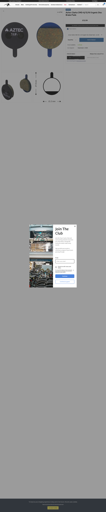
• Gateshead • (71, 4)
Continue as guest (65, 281)
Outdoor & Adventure (56, 4)
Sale (65, 4)
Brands (17, 4)
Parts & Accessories (44, 4)
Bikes (22, 4)
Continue (64, 276)
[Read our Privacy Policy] (73, 270)
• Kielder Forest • (81, 4)
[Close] (75, 226)
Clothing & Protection (31, 4)
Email (56, 257)
